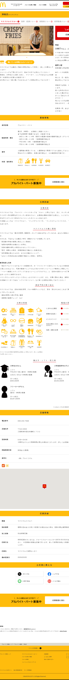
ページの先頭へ (34, 648)
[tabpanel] (26, 41)
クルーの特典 (42, 4)
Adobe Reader (63, 631)
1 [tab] (27, 57)
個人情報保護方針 (18, 670)
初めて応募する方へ (49, 659)
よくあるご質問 (48, 656)
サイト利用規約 (28, 670)
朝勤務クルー (45, 21)
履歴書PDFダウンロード (30, 629)
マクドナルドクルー (9, 21)
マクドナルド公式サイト (6, 670)
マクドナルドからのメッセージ (16, 5)
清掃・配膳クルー (28, 21)
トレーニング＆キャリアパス (53, 5)
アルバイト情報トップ (5, 654)
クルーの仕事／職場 (30, 4)
